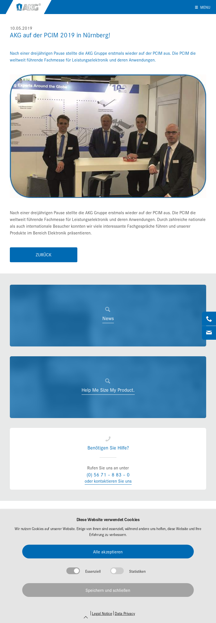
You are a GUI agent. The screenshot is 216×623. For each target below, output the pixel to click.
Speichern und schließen (108, 590)
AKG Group (28, 7)
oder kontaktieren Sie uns (108, 481)
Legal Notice (102, 613)
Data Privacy (125, 613)
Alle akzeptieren (108, 551)
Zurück (43, 254)
